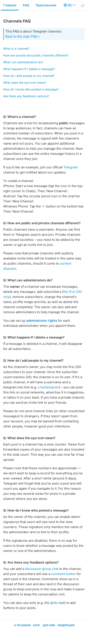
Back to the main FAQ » (22, 36)
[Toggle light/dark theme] (82, 5)
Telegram (70, 167)
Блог (36, 625)
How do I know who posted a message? (31, 89)
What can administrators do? (23, 62)
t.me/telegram (48, 387)
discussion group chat (41, 569)
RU (70, 5)
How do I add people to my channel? (28, 76)
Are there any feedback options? (26, 96)
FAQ (26, 5)
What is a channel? (16, 48)
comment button (63, 574)
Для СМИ (49, 625)
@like (54, 603)
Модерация (66, 625)
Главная (9, 5)
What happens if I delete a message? (29, 69)
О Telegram (22, 625)
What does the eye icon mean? (24, 82)
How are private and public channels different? (36, 55)
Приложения (46, 5)
